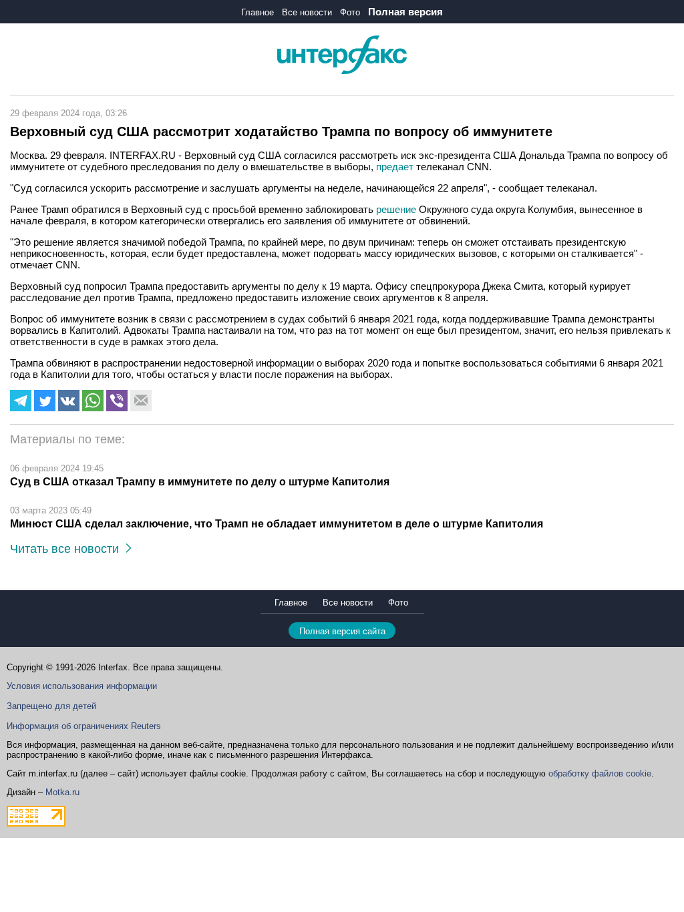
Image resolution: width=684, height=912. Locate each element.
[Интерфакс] (342, 71)
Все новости (307, 12)
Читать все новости (68, 548)
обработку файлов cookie (599, 773)
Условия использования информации (82, 686)
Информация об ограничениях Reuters (84, 726)
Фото (350, 12)
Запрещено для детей (51, 706)
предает (394, 166)
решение (396, 209)
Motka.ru (62, 792)
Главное (257, 12)
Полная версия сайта (342, 631)
